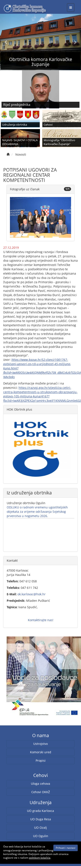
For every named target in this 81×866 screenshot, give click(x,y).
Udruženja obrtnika (14, 125)
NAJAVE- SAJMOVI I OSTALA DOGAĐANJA (20, 142)
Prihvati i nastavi (65, 848)
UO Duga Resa (40, 819)
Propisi (41, 760)
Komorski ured (40, 752)
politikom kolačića (39, 858)
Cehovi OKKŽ (40, 792)
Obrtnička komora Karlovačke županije (40, 61)
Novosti (20, 154)
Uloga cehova (40, 784)
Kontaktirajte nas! (40, 620)
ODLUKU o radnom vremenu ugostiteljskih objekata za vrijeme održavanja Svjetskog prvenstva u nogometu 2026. (37, 511)
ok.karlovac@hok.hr (31, 594)
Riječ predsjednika (16, 104)
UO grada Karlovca (40, 811)
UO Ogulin (40, 836)
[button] (6, 42)
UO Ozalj (40, 827)
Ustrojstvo (40, 744)
